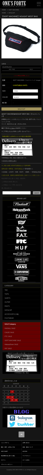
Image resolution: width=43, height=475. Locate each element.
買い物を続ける (6, 188)
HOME (4, 10)
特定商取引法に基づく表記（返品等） (13, 178)
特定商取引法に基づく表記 (8, 455)
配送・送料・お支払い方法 (8, 447)
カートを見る (26, 460)
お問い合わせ (26, 442)
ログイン (3, 460)
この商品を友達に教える (9, 181)
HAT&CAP (12, 13)
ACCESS (25, 451)
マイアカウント (27, 455)
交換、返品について (28, 447)
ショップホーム (5, 442)
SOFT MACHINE (14, 10)
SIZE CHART (4, 451)
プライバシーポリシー (7, 464)
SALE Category (10, 324)
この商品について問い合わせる (11, 185)
